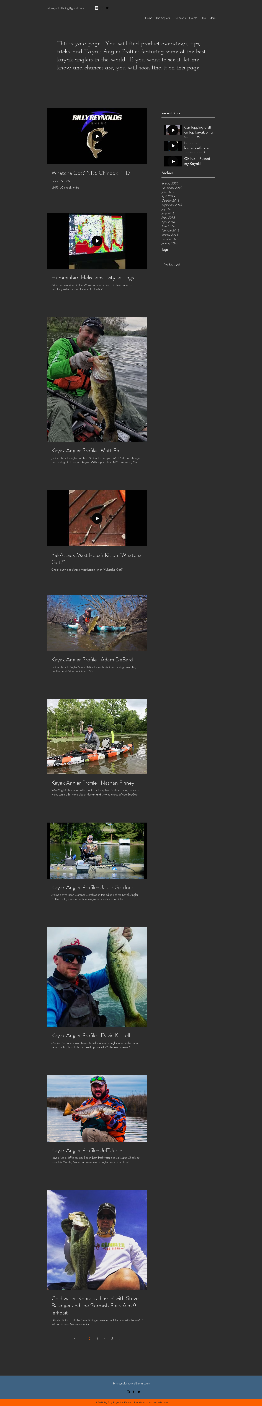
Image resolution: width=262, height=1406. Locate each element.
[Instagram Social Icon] (96, 8)
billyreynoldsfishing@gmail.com (65, 8)
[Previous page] (74, 1338)
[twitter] (107, 8)
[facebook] (102, 8)
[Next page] (119, 1338)
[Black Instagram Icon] (128, 1392)
